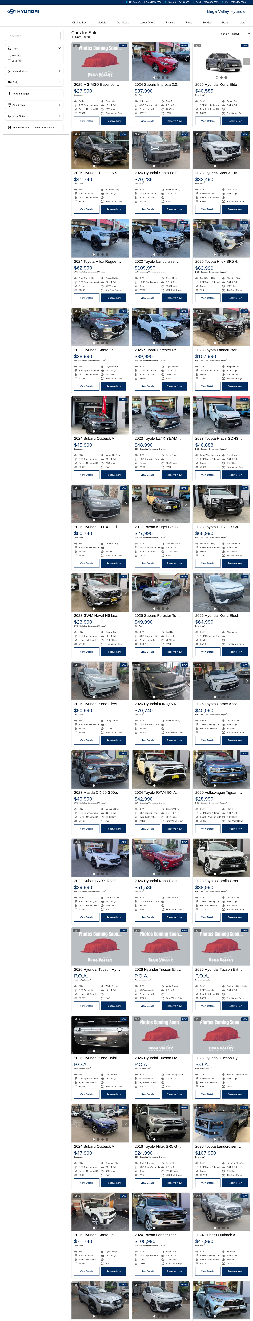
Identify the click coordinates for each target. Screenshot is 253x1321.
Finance (170, 22)
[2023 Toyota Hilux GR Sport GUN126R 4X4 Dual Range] (221, 504)
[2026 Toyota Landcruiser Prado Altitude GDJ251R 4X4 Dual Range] (221, 1123)
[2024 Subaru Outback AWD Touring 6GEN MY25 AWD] (221, 1212)
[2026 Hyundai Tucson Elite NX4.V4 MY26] (161, 946)
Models (102, 22)
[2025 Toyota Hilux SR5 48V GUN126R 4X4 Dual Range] (221, 238)
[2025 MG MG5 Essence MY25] (100, 61)
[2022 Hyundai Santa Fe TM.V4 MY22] (100, 327)
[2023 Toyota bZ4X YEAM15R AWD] (161, 415)
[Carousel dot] (154, 77)
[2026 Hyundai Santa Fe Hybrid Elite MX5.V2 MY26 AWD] (100, 1212)
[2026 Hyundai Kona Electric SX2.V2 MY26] (100, 681)
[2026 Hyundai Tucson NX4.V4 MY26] (100, 150)
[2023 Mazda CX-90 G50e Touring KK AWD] (100, 769)
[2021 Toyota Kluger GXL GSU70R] (221, 1300)
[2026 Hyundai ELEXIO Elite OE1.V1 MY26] (100, 504)
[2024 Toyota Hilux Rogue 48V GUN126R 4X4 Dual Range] (100, 238)
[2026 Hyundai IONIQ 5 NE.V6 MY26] (161, 681)
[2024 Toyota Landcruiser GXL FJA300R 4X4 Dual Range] (161, 1212)
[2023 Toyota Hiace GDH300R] (221, 415)
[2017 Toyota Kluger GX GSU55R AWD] (161, 504)
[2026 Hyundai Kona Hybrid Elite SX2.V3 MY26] (100, 1035)
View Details (86, 120)
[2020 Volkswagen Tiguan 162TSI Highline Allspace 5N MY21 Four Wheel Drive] (221, 769)
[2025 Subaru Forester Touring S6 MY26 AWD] (161, 592)
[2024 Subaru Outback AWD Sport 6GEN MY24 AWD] (100, 415)
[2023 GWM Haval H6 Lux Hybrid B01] (100, 592)
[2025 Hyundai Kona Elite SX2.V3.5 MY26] (221, 61)
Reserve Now (113, 120)
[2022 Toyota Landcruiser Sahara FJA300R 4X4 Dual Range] (161, 238)
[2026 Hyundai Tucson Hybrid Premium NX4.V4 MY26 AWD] (221, 1035)
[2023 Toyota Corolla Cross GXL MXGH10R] (221, 858)
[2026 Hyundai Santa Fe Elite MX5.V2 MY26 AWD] (161, 150)
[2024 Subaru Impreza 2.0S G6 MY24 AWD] (161, 61)
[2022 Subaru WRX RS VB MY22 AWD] (100, 858)
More (242, 22)
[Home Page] (23, 11)
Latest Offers (147, 22)
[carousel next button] (186, 61)
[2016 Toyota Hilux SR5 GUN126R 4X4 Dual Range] (161, 1123)
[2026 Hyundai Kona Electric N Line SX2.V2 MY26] (221, 592)
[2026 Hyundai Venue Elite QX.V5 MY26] (221, 150)
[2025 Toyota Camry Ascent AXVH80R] (221, 681)
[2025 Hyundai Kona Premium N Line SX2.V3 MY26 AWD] (161, 1300)
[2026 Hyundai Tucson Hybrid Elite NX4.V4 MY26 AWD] (100, 946)
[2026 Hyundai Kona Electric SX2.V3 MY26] (161, 858)
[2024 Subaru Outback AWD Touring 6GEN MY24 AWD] (100, 1123)
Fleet (189, 22)
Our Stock (123, 22)
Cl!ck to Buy (79, 22)
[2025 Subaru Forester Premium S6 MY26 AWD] (161, 327)
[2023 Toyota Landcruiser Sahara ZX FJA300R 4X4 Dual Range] (221, 327)
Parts (225, 22)
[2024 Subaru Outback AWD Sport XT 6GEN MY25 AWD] (100, 1300)
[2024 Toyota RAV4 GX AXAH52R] (161, 769)
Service (207, 22)
